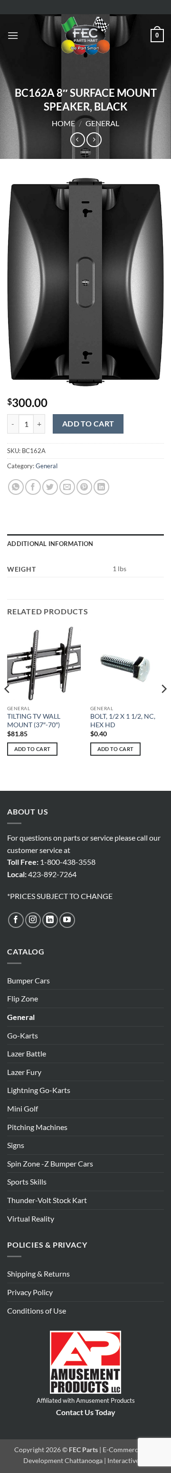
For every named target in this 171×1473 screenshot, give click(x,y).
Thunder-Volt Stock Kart (47, 1199)
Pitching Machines (37, 1126)
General (102, 123)
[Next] (163, 708)
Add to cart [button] (32, 749)
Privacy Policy (30, 1292)
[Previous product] (93, 139)
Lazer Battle (26, 1053)
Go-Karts (22, 1035)
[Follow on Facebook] (16, 920)
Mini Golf (22, 1108)
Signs (15, 1144)
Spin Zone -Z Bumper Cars (50, 1163)
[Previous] (7, 708)
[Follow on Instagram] (33, 920)
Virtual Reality (30, 1218)
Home (63, 123)
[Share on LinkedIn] (101, 487)
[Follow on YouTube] (67, 920)
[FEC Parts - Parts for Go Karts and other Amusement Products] (85, 35)
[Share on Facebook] (33, 487)
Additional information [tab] (50, 543)
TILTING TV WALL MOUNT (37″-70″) (33, 721)
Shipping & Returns (38, 1273)
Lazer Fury (24, 1071)
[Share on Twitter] (50, 487)
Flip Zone (22, 998)
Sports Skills (27, 1181)
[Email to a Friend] (67, 487)
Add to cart (88, 423)
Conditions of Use (36, 1310)
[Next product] (77, 139)
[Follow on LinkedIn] (50, 920)
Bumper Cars (28, 980)
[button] (13, 35)
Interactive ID (127, 1460)
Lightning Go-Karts (38, 1089)
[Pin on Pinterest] (84, 487)
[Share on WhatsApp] (16, 487)
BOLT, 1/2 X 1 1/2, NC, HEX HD (122, 721)
